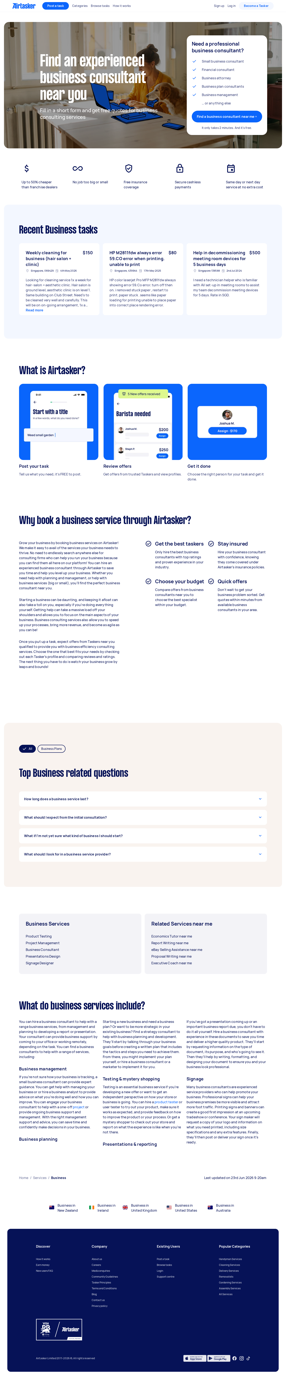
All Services (225, 1294)
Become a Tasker (256, 6)
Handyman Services (230, 1259)
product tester (166, 1102)
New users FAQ (44, 1271)
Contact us (98, 1300)
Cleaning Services (229, 1265)
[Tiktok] (248, 1358)
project (79, 1107)
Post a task (55, 6)
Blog (94, 1294)
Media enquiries (101, 1271)
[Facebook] (234, 1358)
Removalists (226, 1276)
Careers (96, 1265)
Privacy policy (99, 1306)
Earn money (42, 1265)
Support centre (165, 1276)
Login (160, 1271)
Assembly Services (230, 1288)
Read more (34, 310)
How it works (43, 1259)
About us (97, 1259)
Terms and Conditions (104, 1288)
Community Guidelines (105, 1276)
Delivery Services (229, 1271)
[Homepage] (24, 6)
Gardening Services (230, 1282)
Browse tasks (164, 1265)
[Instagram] (242, 1358)
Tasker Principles (101, 1282)
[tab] (27, 749)
